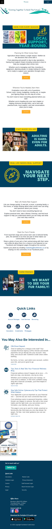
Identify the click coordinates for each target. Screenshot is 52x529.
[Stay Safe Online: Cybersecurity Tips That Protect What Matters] (6, 391)
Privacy (7, 487)
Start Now (26, 77)
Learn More (26, 222)
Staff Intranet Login (27, 483)
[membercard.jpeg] (8, 434)
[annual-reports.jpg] (8, 442)
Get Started (26, 111)
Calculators (8, 477)
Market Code (25, 477)
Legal (6, 490)
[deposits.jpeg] (8, 425)
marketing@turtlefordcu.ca (35, 248)
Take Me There (14, 385)
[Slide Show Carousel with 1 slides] (26, 438)
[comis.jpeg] (8, 451)
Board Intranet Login (28, 487)
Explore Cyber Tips (15, 416)
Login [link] (48, 2)
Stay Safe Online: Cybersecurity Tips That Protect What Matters (29, 391)
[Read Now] (6, 370)
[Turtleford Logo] (26, 2)
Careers (7, 483)
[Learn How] (6, 347)
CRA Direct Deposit (18, 346)
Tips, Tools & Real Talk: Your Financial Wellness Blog (28, 369)
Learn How (13, 364)
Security (24, 490)
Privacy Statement (27, 480)
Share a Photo (26, 254)
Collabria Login (9, 480)
